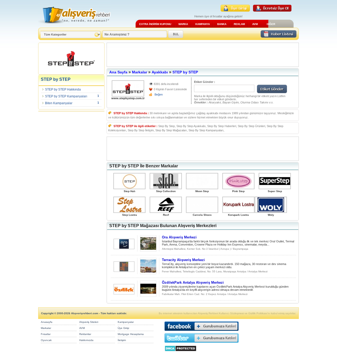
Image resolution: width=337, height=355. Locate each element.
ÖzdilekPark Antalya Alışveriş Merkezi (193, 282)
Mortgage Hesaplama (131, 334)
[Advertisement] (203, 55)
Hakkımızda (86, 340)
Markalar (139, 72)
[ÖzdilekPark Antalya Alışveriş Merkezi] (124, 293)
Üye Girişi (123, 328)
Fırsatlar (46, 334)
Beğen (159, 94)
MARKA (183, 24)
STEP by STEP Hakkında (63, 89)
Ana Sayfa (118, 72)
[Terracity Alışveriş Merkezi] (124, 270)
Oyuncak (46, 340)
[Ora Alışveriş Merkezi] (124, 248)
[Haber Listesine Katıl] (278, 36)
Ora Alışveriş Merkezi (179, 237)
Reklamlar (85, 334)
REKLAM (239, 24)
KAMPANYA (202, 24)
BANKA (221, 24)
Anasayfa (46, 322)
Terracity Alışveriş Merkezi (183, 260)
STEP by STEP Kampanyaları (66, 96)
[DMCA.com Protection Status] (180, 353)
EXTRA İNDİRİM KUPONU (155, 24)
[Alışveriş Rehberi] (74, 25)
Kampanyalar (126, 322)
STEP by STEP (185, 72)
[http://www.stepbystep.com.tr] (128, 88)
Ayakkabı (160, 72)
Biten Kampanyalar (58, 103)
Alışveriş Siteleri (88, 322)
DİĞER (271, 24)
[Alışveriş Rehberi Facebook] (202, 332)
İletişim (122, 340)
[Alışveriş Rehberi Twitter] (202, 344)
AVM (255, 24)
